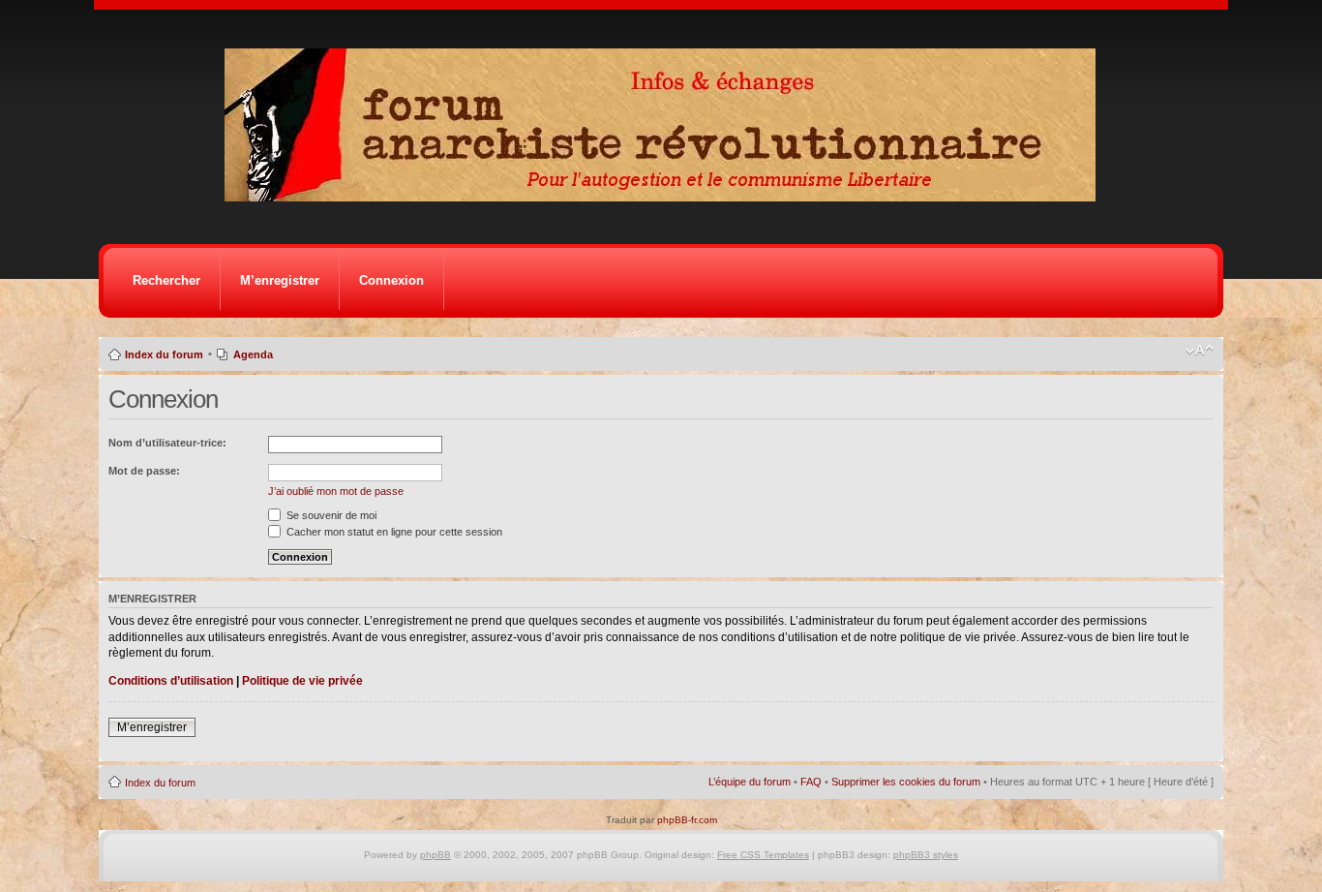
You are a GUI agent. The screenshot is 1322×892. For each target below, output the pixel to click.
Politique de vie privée (302, 681)
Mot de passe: (144, 471)
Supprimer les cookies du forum (905, 781)
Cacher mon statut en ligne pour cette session (393, 532)
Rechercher (166, 280)
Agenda (253, 354)
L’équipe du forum (749, 781)
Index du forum (164, 354)
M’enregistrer (279, 280)
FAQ (811, 781)
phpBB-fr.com (687, 820)
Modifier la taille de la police (1200, 350)
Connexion (391, 280)
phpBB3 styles (925, 854)
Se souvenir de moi (330, 515)
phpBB (435, 854)
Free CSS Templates (763, 854)
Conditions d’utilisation (170, 681)
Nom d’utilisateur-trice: (167, 442)
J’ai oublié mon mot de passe (336, 491)
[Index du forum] (666, 196)
